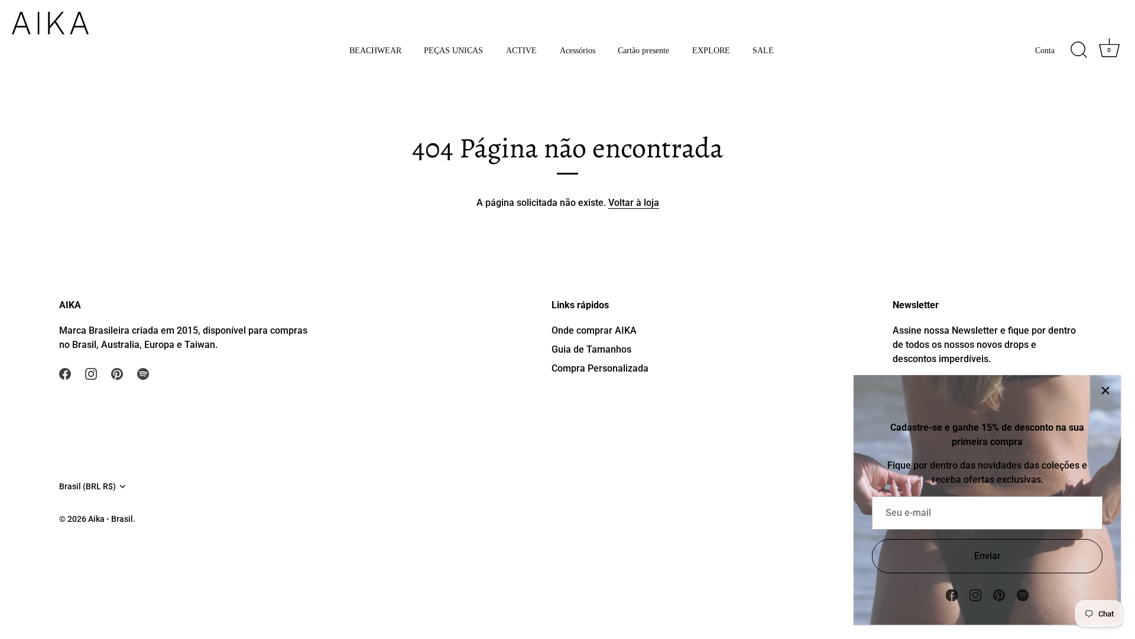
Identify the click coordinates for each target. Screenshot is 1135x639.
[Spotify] (1023, 594)
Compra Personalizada (600, 368)
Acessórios (577, 50)
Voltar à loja (633, 202)
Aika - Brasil (110, 519)
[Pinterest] (999, 594)
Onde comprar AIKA (594, 330)
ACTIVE (521, 50)
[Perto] (1105, 390)
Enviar (987, 555)
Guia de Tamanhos (591, 349)
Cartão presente (643, 50)
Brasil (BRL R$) (87, 486)
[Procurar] (1079, 50)
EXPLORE (711, 50)
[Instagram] (975, 594)
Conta (1045, 50)
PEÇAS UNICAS (453, 50)
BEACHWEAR (375, 50)
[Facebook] (952, 594)
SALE (763, 50)
